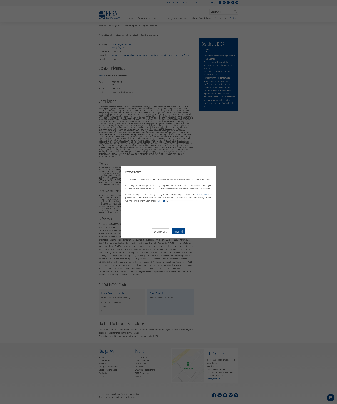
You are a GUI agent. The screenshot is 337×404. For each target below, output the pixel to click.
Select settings (160, 231)
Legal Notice (162, 201)
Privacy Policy (203, 194)
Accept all (178, 231)
